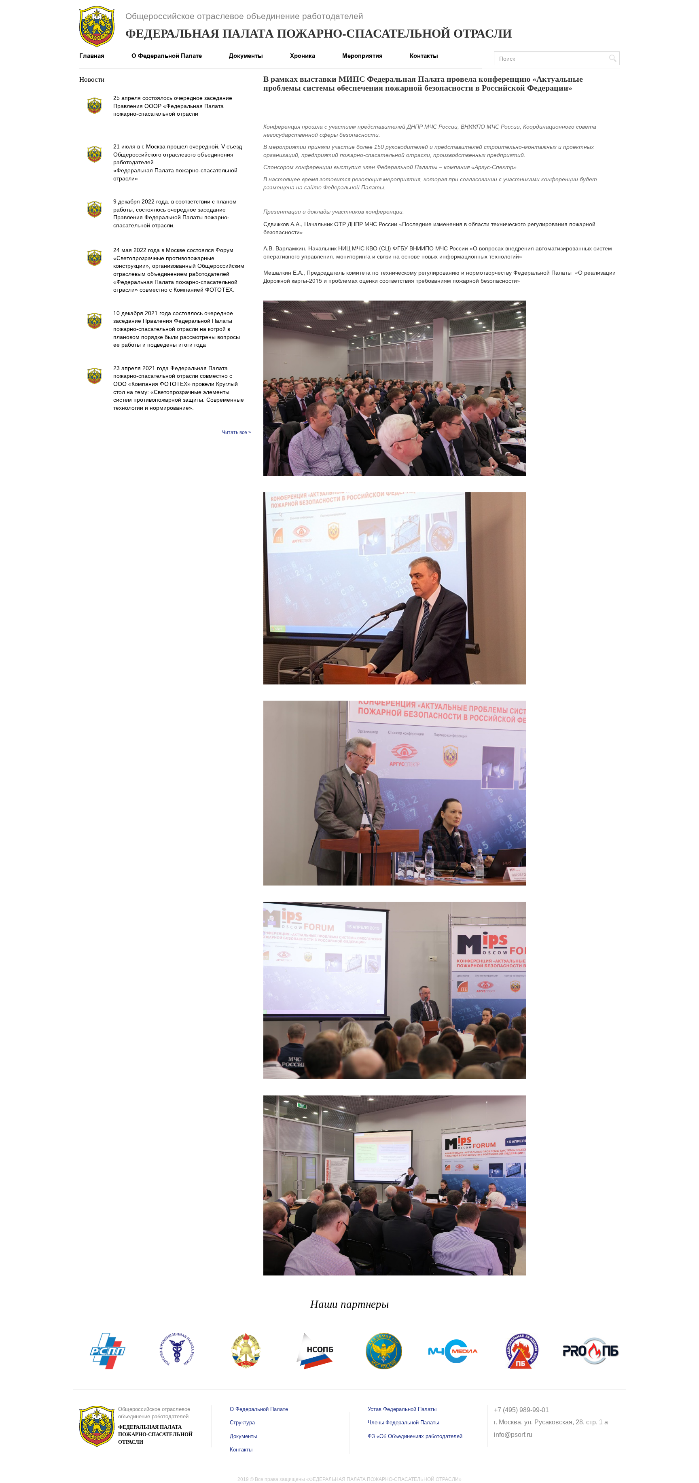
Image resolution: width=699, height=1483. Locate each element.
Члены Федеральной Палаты (403, 1422)
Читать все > (236, 432)
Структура (242, 1422)
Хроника (302, 55)
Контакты (424, 55)
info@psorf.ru (513, 1434)
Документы (246, 55)
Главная (91, 55)
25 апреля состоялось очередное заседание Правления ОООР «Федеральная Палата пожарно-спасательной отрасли (172, 106)
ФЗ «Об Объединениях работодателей (415, 1436)
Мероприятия (362, 55)
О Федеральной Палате (166, 55)
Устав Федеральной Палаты (402, 1409)
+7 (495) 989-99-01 (521, 1410)
